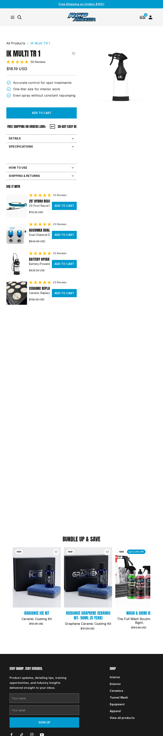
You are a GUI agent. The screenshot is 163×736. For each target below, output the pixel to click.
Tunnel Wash (119, 697)
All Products (15, 43)
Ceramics (116, 690)
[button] (41, 113)
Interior (115, 677)
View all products (122, 717)
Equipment (117, 704)
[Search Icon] (19, 17)
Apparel (115, 711)
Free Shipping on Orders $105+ (82, 4)
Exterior (115, 684)
